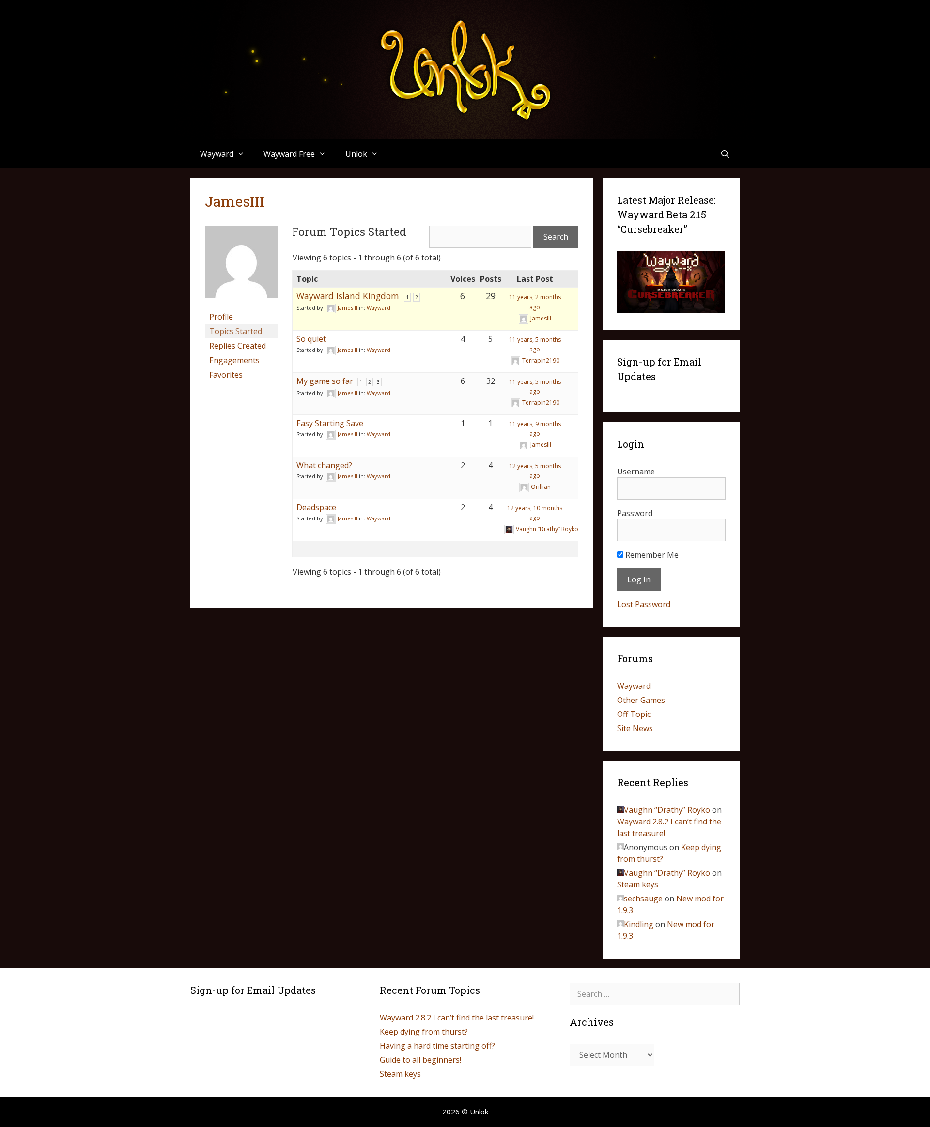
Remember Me (651, 554)
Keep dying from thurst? (424, 1031)
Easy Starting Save (329, 423)
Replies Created (237, 345)
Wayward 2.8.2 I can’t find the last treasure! (457, 1017)
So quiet (311, 339)
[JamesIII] (241, 305)
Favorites (226, 374)
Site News (635, 728)
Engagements (234, 360)
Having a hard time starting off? (437, 1045)
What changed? (324, 465)
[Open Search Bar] (725, 153)
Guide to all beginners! (420, 1059)
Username (636, 471)
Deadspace (316, 507)
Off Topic (634, 714)
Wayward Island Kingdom (347, 296)
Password (634, 513)
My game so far (324, 381)
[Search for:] (655, 994)
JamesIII (234, 201)
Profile (221, 316)
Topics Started (235, 331)
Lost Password (643, 604)
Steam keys (637, 884)
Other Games (641, 700)
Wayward (378, 307)
